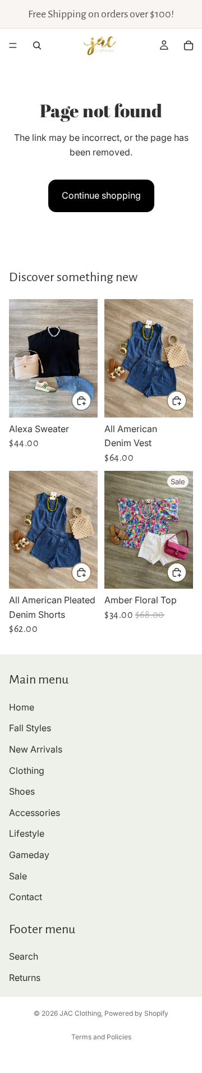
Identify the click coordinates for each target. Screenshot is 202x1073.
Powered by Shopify (136, 1013)
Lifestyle (26, 833)
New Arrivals (35, 749)
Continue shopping (101, 195)
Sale (18, 875)
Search (23, 956)
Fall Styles (30, 727)
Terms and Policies (101, 1037)
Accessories (34, 812)
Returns (24, 977)
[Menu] (13, 45)
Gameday (29, 854)
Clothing (26, 770)
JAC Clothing (80, 1013)
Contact (25, 896)
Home (21, 707)
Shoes (22, 791)
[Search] (37, 45)
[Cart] (188, 45)
